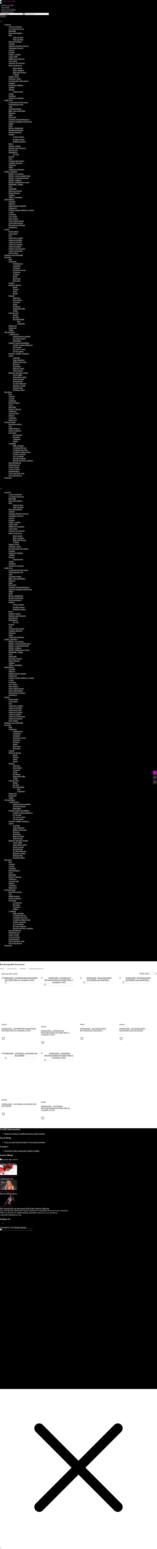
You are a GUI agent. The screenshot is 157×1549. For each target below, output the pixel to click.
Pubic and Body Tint (16, 473)
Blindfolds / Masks (16, 184)
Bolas (11, 115)
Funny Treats (14, 467)
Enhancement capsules (17, 206)
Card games (13, 234)
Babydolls (12, 31)
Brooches (16, 437)
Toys (10, 159)
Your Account (9, 1142)
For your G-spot (19, 349)
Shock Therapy (14, 193)
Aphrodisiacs (9, 199)
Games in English (15, 240)
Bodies (15, 315)
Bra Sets (16, 317)
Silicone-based (18, 369)
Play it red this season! (8, 1194)
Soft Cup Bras (18, 40)
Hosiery (12, 296)
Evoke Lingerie (20, 1227)
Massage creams (19, 386)
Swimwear (13, 328)
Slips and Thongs (19, 72)
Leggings (16, 302)
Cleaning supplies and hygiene (20, 122)
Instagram (22, 1151)
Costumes (16, 439)
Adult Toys (8, 100)
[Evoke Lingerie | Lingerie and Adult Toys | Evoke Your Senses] (8, 1)
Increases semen (19, 339)
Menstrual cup (14, 465)
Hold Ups (16, 298)
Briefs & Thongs (15, 285)
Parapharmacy (14, 471)
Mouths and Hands (16, 130)
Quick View (8, 1043)
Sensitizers (13, 227)
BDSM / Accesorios (16, 174)
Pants (15, 291)
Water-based (18, 371)
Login (2, 19)
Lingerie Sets (18, 92)
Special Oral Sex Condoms (23, 461)
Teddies (12, 87)
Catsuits (12, 44)
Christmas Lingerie (16, 48)
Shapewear (13, 326)
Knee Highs (17, 300)
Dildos (11, 124)
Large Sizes (13, 61)
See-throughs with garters (18, 81)
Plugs (11, 144)
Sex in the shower (15, 476)
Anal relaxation (18, 360)
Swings (11, 157)
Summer (12, 83)
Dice (10, 236)
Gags (10, 187)
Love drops (13, 217)
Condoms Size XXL (20, 450)
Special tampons (15, 463)
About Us (8, 1134)
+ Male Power (14, 334)
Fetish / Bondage (10, 172)
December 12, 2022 (7, 1191)
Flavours (16, 364)
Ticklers (12, 195)
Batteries (12, 113)
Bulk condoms (18, 446)
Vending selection (15, 163)
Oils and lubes (9, 332)
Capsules (12, 202)
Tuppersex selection (16, 169)
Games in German (16, 244)
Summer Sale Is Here (8, 1164)
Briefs (15, 287)
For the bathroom (19, 384)
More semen (13, 219)
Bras (10, 35)
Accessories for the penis (18, 102)
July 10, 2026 (5, 1162)
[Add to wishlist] (3, 1038)
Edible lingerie (14, 428)
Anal (10, 107)
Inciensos (12, 214)
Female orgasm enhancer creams (21, 210)
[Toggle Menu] (1, 21)
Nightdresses (18, 264)
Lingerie (7, 25)
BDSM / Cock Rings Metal (19, 178)
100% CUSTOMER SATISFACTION (8, 11)
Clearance (8, 478)
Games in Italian (15, 247)
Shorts (15, 294)
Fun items (12, 433)
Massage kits (18, 388)
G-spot (11, 212)
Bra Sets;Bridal (18, 319)
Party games (13, 253)
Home (2, 969)
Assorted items (10, 422)
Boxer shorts (17, 68)
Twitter (15, 1151)
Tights (11, 94)
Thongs (11, 90)
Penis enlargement (16, 223)
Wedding (12, 96)
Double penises (19, 140)
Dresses (12, 52)
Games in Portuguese (17, 249)
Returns (18, 1142)
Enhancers (13, 208)
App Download (39, 1142)
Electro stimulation (16, 128)
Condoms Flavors (19, 448)
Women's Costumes (16, 98)
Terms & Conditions (20, 1134)
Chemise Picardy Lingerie (19, 46)
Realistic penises (19, 142)
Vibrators (12, 165)
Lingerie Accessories (17, 63)
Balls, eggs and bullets (17, 111)
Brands (42, 1134)
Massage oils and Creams (18, 373)
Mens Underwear (15, 65)
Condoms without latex (21, 452)
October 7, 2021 (6, 1206)
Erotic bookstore (15, 431)
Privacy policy (33, 1134)
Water (11, 167)
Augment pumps (15, 109)
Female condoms (19, 454)
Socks (15, 304)
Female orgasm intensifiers (19, 343)
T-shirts (16, 75)
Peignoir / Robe (15, 79)
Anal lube (16, 358)
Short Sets (17, 279)
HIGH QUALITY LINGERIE (7, 6)
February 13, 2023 (7, 1177)
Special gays (13, 150)
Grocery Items (14, 469)
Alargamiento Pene (16, 105)
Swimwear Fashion (16, 85)
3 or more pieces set (16, 29)
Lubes (11, 356)
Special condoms (19, 458)
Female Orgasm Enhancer (23, 345)
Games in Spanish (15, 251)
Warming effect (19, 390)
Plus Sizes (17, 281)
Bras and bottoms (15, 42)
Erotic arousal (18, 379)
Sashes (15, 441)
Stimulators (13, 152)
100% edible (17, 375)
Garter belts (13, 57)
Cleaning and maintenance (19, 119)
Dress (11, 405)
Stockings (16, 306)
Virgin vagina (18, 351)
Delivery (25, 1142)
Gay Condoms (18, 456)
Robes (15, 277)
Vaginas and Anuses (16, 161)
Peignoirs (16, 272)
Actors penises (18, 137)
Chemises (16, 268)
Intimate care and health (13, 255)
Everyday (7, 257)
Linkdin (36, 1151)
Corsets (11, 50)
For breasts (17, 347)
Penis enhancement (16, 221)
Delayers (12, 204)
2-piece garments (15, 27)
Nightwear (13, 262)
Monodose (17, 366)
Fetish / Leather (15, 55)
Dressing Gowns (19, 270)
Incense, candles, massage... (19, 354)
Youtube (29, 1151)
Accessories (17, 435)
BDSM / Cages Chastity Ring (20, 176)
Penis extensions (15, 132)
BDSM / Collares (15, 180)
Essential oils (18, 381)
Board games (13, 232)
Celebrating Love (6, 1179)
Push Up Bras (18, 37)
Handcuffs (13, 189)
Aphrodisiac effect (20, 377)
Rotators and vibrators (17, 148)
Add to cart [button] (8, 1019)
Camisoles (17, 266)
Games (7, 229)
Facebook (8, 1151)
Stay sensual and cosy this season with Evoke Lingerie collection (24, 1208)
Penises (11, 134)
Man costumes (18, 70)
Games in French (15, 242)
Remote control (14, 146)
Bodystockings (14, 403)
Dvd (10, 426)
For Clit (16, 154)
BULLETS (12, 117)
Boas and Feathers (15, 33)
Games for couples (16, 238)
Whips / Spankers (15, 197)
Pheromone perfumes (17, 225)
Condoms (12, 443)
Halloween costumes (16, 59)
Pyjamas (16, 274)
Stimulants (17, 341)
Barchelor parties (15, 424)
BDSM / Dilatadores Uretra (19, 182)
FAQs (31, 1142)
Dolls (10, 126)
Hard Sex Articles (15, 191)
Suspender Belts (19, 309)
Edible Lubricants (19, 362)
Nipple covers (14, 77)
